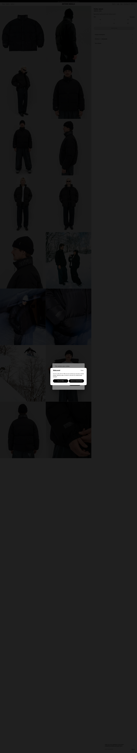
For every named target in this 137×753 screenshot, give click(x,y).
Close (82, 370)
